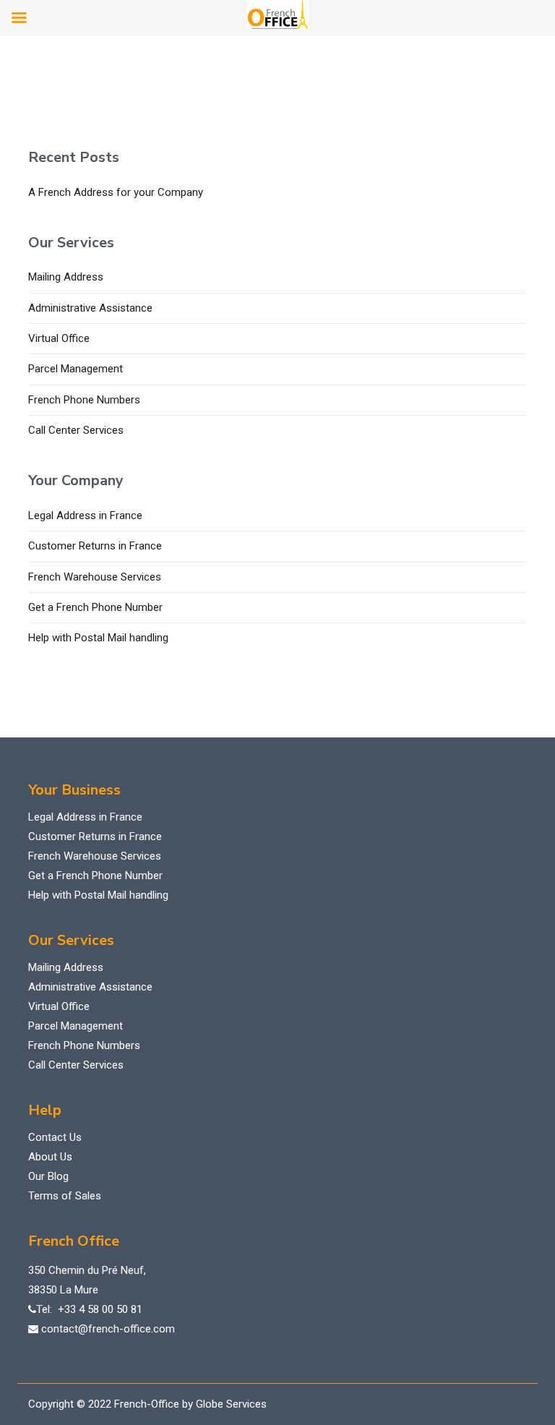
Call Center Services (76, 430)
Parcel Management (75, 368)
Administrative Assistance (90, 307)
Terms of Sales (64, 1195)
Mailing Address (65, 276)
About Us (50, 1156)
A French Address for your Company (115, 192)
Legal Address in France (85, 515)
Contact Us (55, 1137)
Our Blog (48, 1176)
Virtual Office (59, 338)
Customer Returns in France (95, 545)
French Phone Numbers (84, 399)
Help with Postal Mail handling (98, 637)
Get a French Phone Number (95, 607)
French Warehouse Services (94, 576)
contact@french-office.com (108, 1328)
